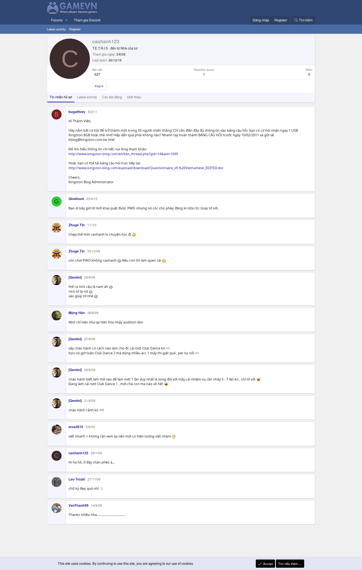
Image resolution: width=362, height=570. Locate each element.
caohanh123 (78, 453)
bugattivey (77, 111)
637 (97, 74)
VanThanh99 (78, 505)
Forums (56, 20)
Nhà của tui (129, 48)
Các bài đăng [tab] (112, 97)
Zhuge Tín (77, 224)
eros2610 (76, 426)
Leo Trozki (77, 479)
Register (75, 29)
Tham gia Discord (87, 20)
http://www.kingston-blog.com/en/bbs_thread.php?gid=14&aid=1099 (123, 154)
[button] (66, 20)
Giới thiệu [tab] (134, 97)
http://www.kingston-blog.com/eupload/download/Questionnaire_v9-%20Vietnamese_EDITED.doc (146, 168)
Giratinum (76, 198)
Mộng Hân (77, 312)
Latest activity (56, 29)
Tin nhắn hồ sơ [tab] (61, 97)
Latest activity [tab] (87, 97)
